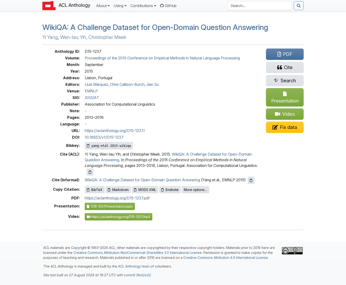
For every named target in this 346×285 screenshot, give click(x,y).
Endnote (172, 190)
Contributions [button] (141, 5)
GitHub (171, 5)
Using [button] (118, 5)
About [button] (101, 5)
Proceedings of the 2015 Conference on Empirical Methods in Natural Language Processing (162, 58)
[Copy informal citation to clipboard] (251, 180)
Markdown (120, 190)
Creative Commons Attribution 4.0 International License (225, 258)
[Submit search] (299, 5)
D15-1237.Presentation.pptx (111, 206)
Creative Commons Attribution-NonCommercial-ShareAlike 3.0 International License (137, 253)
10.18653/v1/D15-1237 (104, 137)
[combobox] (259, 5)
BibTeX (97, 190)
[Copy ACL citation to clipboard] (90, 172)
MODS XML (147, 190)
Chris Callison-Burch (127, 84)
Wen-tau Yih (73, 37)
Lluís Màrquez (96, 84)
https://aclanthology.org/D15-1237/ (115, 130)
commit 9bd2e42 (137, 275)
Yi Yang (50, 37)
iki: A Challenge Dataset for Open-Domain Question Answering (155, 27)
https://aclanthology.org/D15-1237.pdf (117, 198)
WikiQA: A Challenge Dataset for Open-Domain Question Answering (142, 180)
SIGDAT (92, 97)
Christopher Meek (107, 37)
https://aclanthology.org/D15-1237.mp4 (120, 217)
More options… (195, 190)
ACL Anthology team (133, 266)
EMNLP (91, 91)
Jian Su (152, 84)
